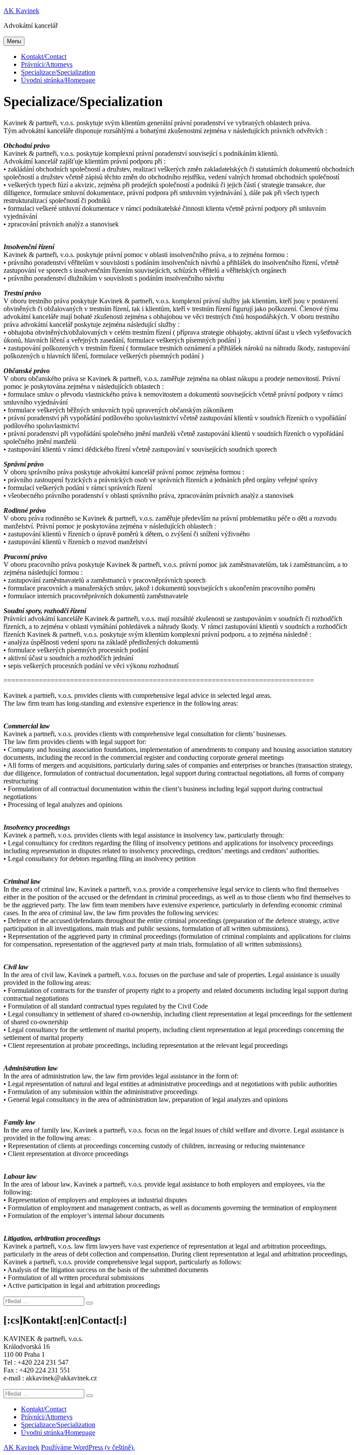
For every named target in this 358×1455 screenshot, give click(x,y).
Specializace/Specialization (58, 72)
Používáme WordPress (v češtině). (88, 1447)
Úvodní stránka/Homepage (58, 80)
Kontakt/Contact (43, 56)
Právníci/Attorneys (46, 64)
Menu (14, 41)
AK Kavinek (21, 10)
